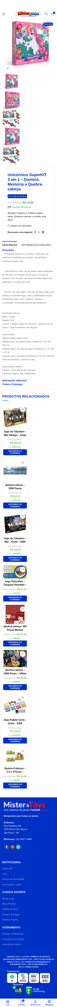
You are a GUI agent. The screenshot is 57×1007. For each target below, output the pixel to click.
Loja (4, 874)
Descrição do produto (17, 196)
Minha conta (8, 898)
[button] (15, 452)
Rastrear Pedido (10, 919)
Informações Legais (11, 884)
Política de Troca (10, 909)
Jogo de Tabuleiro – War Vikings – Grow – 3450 (15, 435)
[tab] (9, 244)
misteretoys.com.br (11, 944)
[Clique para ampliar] (8, 68)
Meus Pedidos (9, 903)
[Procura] (46, 14)
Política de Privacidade (13, 879)
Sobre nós (7, 868)
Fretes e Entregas (11, 914)
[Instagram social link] (12, 847)
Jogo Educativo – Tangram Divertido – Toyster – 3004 (15, 585)
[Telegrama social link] (43, 232)
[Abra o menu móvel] (4, 14)
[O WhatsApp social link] (39, 232)
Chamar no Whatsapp (12, 933)
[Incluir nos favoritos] (22, 409)
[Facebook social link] (35, 232)
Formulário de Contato (13, 939)
